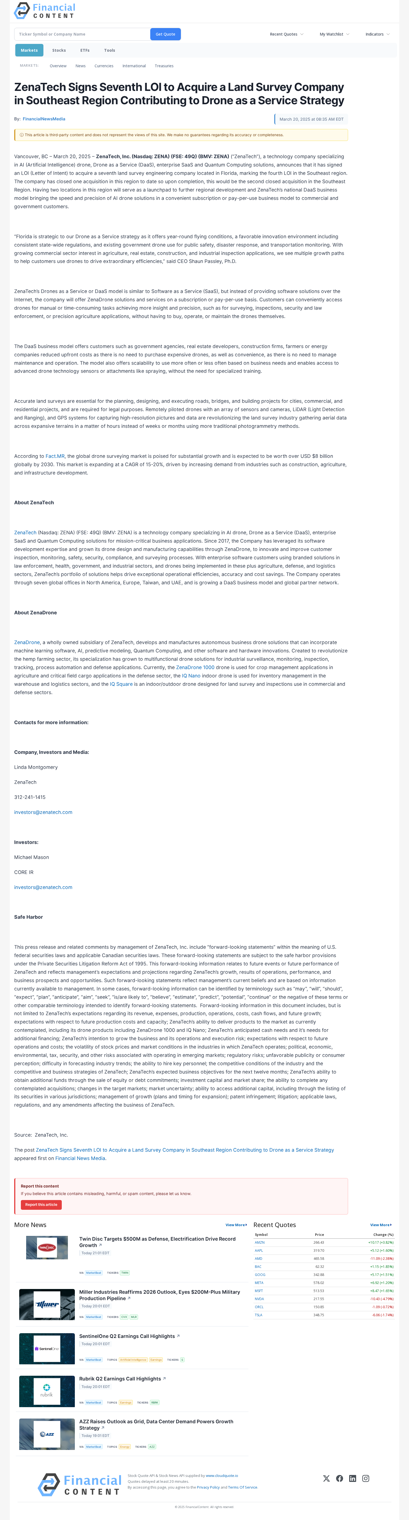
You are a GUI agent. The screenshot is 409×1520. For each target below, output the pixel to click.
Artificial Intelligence (133, 1359)
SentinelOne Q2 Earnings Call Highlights (129, 1336)
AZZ (152, 1446)
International (134, 65)
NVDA (259, 1299)
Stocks (59, 50)
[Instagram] (365, 1485)
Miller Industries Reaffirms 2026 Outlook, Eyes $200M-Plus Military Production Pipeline (159, 1295)
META (259, 1282)
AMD (258, 1258)
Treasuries (164, 65)
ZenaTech (25, 532)
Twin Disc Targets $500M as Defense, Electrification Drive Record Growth (157, 1242)
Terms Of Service (242, 1487)
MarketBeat (93, 1272)
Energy (124, 1446)
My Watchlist (331, 34)
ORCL (259, 1307)
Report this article (41, 1204)
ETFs (85, 50)
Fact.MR (55, 456)
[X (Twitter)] (326, 1485)
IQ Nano (191, 676)
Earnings (156, 1359)
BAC (258, 1266)
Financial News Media (80, 1158)
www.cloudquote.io (222, 1475)
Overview (58, 65)
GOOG (260, 1274)
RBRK (154, 1402)
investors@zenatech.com (43, 812)
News (80, 65)
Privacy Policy (208, 1487)
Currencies (104, 65)
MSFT (259, 1290)
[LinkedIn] (352, 1485)
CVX (124, 1316)
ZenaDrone (27, 642)
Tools (109, 50)
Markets (29, 50)
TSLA (258, 1315)
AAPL (259, 1250)
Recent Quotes (283, 34)
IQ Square (121, 684)
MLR (134, 1316)
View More (235, 1224)
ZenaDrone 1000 (195, 667)
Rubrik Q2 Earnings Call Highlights (122, 1379)
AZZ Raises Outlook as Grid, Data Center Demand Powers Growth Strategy (156, 1425)
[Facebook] (339, 1485)
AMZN (260, 1242)
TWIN (124, 1272)
